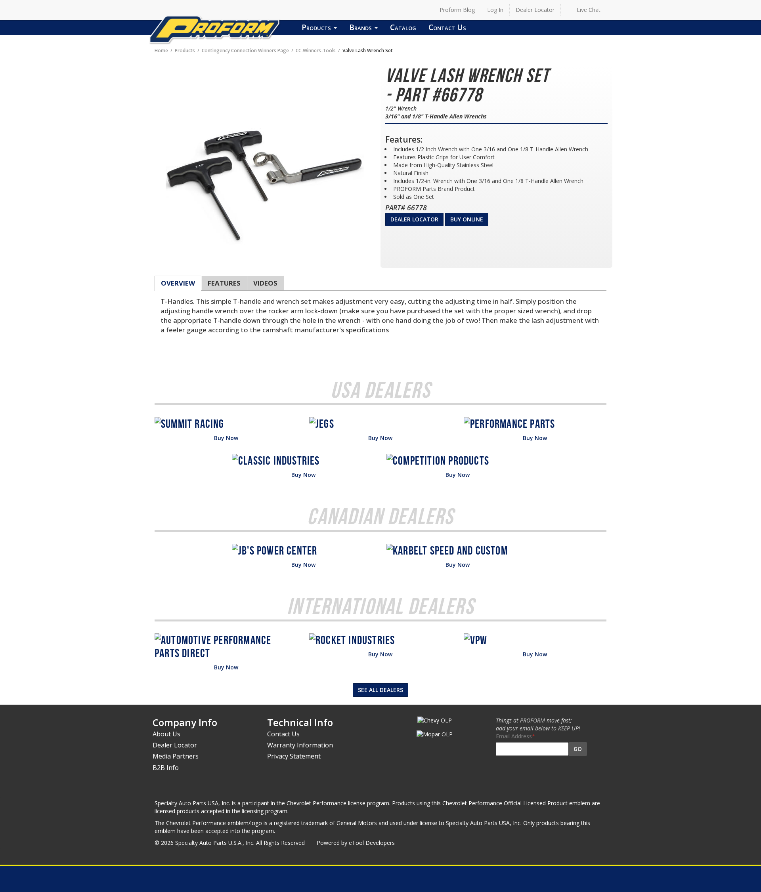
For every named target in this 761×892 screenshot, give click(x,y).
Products (317, 27)
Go (578, 749)
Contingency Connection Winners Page (245, 50)
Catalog (403, 27)
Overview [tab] (178, 283)
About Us (166, 734)
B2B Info (166, 767)
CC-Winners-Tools (316, 50)
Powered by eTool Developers (356, 842)
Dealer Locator (535, 9)
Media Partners (176, 756)
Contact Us (447, 27)
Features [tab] (224, 283)
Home (161, 50)
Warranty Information (300, 745)
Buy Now (226, 438)
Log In (495, 9)
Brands (361, 27)
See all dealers (380, 690)
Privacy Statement (294, 756)
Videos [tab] (265, 283)
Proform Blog (457, 9)
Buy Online (466, 219)
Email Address (514, 736)
